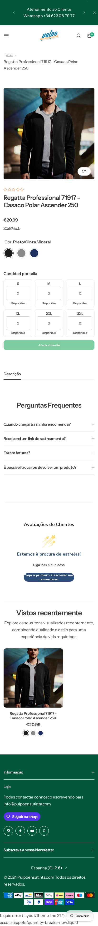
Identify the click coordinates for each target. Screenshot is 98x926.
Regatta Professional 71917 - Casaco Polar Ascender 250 (33, 715)
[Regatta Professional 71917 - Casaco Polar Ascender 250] (33, 678)
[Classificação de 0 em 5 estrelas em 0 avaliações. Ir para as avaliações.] (15, 189)
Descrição (12, 373)
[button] (13, 12)
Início (8, 55)
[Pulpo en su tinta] (49, 35)
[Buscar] (79, 35)
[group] (49, 133)
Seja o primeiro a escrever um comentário (49, 577)
